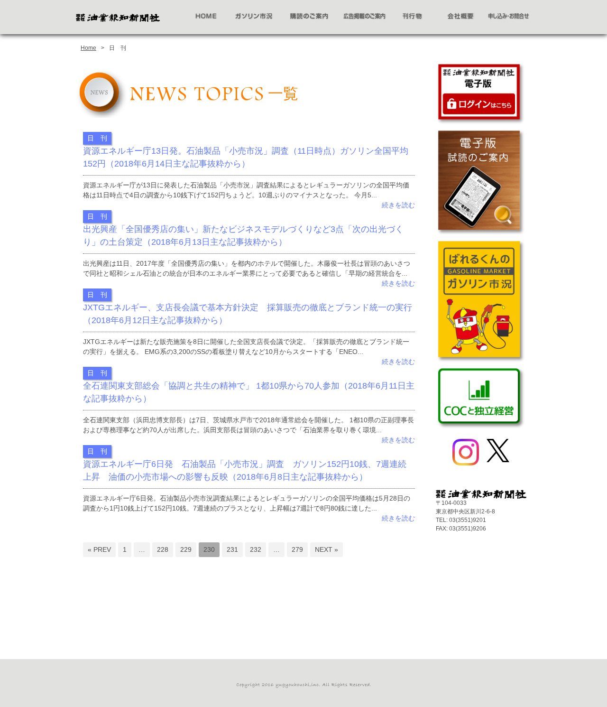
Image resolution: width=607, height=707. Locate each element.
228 (162, 549)
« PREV (99, 549)
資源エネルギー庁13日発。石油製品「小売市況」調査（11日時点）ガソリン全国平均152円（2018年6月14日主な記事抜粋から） (245, 157)
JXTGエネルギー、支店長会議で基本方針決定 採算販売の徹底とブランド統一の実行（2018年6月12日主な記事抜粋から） (247, 314)
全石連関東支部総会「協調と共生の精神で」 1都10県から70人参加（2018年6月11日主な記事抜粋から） (248, 392)
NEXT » (326, 549)
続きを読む (398, 205)
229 (186, 549)
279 (297, 549)
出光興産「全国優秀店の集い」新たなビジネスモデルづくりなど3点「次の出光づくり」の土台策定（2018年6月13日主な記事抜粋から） (243, 235)
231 (232, 549)
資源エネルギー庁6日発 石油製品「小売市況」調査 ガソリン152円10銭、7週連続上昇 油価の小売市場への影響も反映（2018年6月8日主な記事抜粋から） (244, 470)
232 (255, 549)
